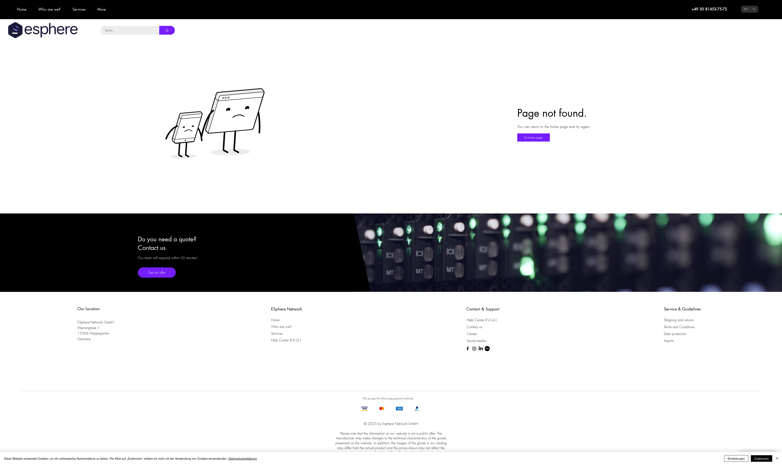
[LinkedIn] (480, 348)
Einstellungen (736, 458)
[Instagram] (474, 348)
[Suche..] (167, 30)
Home (275, 320)
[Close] (777, 458)
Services (277, 333)
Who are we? (281, 326)
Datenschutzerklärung (242, 458)
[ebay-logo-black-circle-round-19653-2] (487, 348)
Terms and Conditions (679, 326)
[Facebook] (467, 348)
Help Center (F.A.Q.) (286, 340)
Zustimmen (761, 458)
